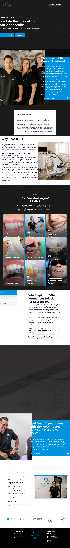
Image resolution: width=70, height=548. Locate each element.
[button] (66, 4)
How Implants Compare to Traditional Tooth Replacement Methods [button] (40, 330)
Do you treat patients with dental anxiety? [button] (16, 483)
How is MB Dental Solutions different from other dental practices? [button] (17, 473)
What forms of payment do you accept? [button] (16, 502)
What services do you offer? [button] (15, 479)
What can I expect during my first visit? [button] (16, 494)
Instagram (59, 441)
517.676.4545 (41, 444)
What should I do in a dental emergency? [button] (15, 487)
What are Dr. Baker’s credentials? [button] (16, 477)
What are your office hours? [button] (15, 506)
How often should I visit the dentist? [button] (17, 490)
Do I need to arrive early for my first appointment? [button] (17, 498)
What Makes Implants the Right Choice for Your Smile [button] (40, 338)
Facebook (32, 443)
